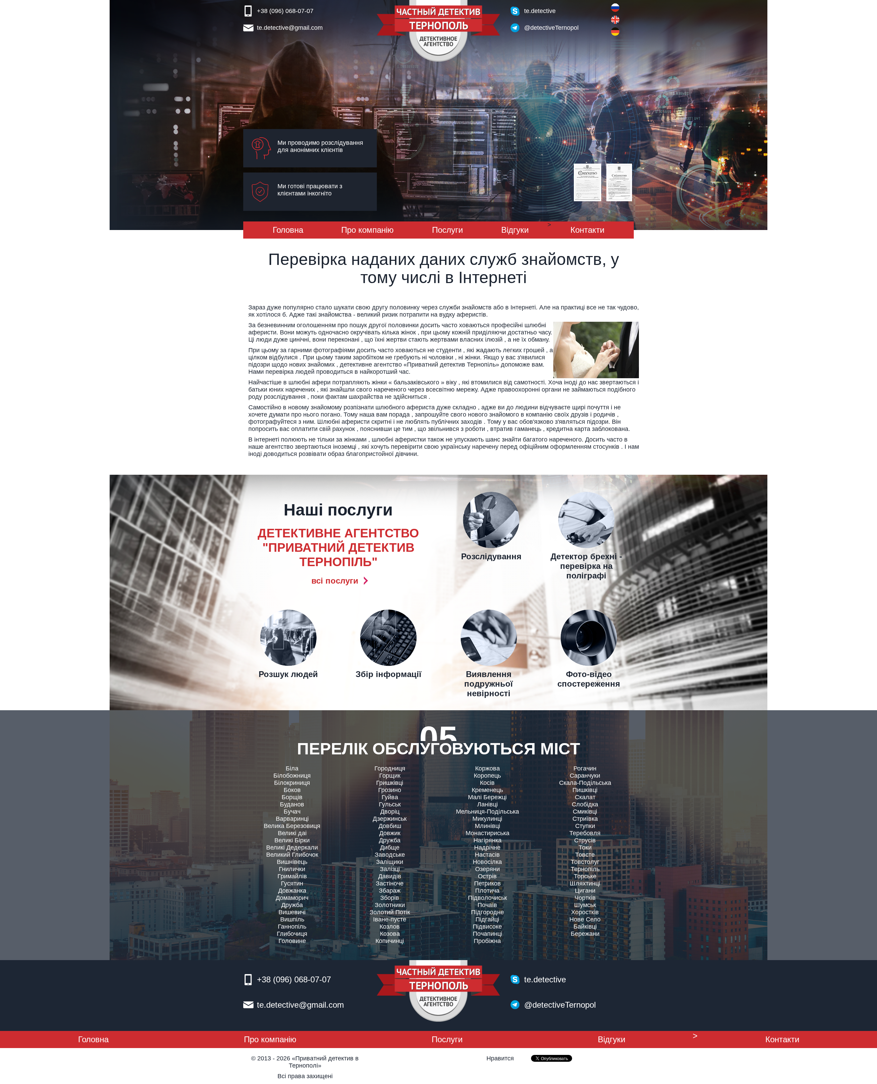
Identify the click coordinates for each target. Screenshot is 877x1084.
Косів (487, 782)
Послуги (447, 229)
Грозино (389, 790)
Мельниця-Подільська (487, 811)
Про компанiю (367, 229)
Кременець (487, 790)
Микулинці (487, 818)
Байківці (585, 926)
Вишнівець (292, 861)
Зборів (389, 897)
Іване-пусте (389, 919)
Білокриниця (292, 782)
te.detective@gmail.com (290, 27)
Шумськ (585, 905)
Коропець (487, 775)
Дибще (389, 847)
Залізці (390, 869)
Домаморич (292, 897)
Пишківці (584, 790)
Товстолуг (585, 861)
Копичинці (389, 941)
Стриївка (585, 818)
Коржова (487, 768)
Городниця (389, 768)
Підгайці (487, 919)
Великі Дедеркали (292, 847)
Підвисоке (487, 926)
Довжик (389, 833)
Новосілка (487, 861)
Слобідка (585, 804)
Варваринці (292, 818)
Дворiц (389, 811)
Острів (487, 876)
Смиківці (585, 811)
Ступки (585, 825)
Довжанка (292, 890)
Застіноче (390, 883)
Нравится (500, 1058)
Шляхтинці (585, 883)
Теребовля (585, 833)
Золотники (390, 905)
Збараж (389, 890)
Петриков (487, 883)
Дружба (292, 905)
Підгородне (487, 912)
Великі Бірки (292, 840)
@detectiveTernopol (551, 27)
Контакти (587, 229)
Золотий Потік (390, 912)
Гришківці (389, 782)
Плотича (487, 890)
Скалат (585, 797)
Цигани (585, 890)
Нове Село (585, 919)
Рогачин (584, 768)
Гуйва (390, 797)
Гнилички (292, 869)
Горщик (389, 775)
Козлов (390, 926)
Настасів (487, 854)
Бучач (292, 811)
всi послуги (334, 580)
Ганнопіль (292, 926)
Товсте (585, 854)
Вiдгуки (515, 229)
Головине (292, 941)
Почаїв (487, 905)
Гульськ (390, 804)
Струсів (585, 840)
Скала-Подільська (585, 782)
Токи (585, 847)
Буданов (292, 804)
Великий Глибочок (292, 854)
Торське (585, 876)
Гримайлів (292, 876)
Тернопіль (585, 869)
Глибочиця (292, 933)
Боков (292, 790)
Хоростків (585, 912)
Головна (288, 229)
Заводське (390, 854)
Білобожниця (292, 775)
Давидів (389, 876)
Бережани (585, 933)
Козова (390, 933)
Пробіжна (487, 941)
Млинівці (487, 825)
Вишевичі (292, 912)
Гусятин (292, 883)
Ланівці (487, 804)
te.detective (540, 11)
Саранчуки (585, 775)
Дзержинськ (390, 818)
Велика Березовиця (292, 825)
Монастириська (487, 833)
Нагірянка (487, 840)
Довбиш (390, 825)
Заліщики (389, 861)
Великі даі (292, 833)
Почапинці (487, 933)
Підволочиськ (487, 897)
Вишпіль (292, 919)
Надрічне (487, 847)
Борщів (292, 797)
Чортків (585, 897)
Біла (292, 768)
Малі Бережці (487, 797)
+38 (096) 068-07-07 (285, 11)
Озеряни (487, 869)
